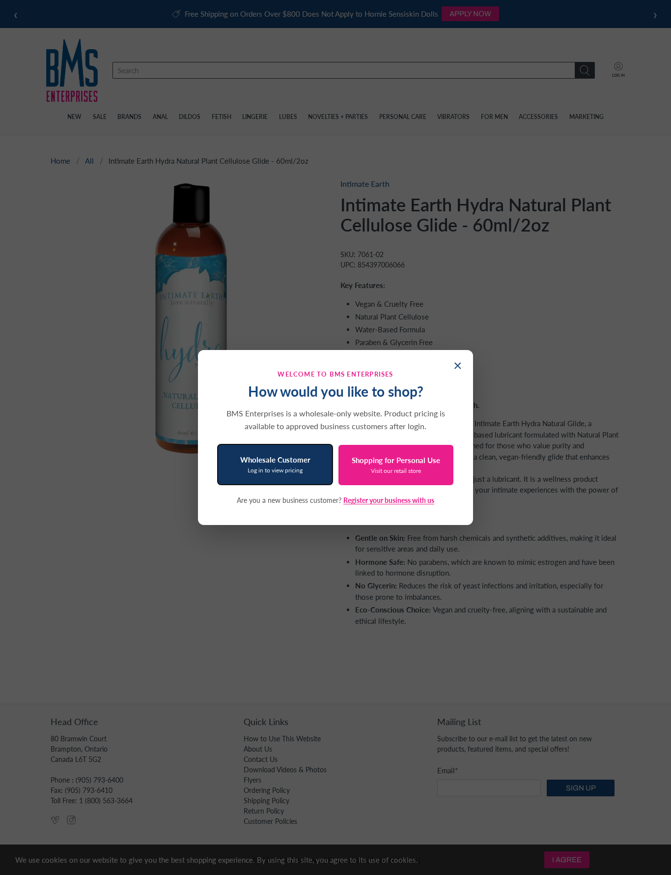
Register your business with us (388, 500)
